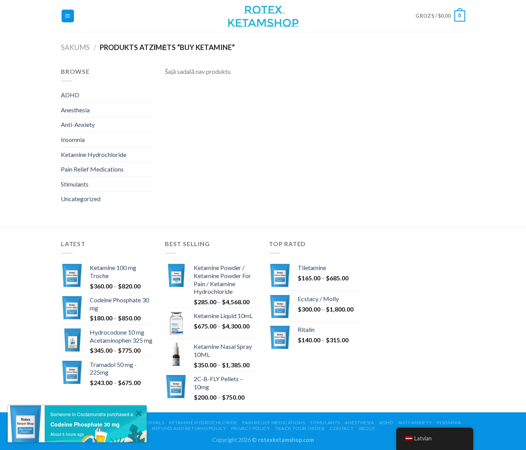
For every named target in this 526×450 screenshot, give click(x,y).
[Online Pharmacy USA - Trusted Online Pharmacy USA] (263, 16)
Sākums (75, 47)
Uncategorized (81, 198)
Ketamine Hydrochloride (93, 154)
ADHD (70, 94)
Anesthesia (75, 109)
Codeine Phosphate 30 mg (85, 424)
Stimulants (75, 184)
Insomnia (73, 139)
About (367, 428)
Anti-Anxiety (78, 124)
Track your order (300, 428)
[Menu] (68, 16)
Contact (341, 428)
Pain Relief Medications (92, 169)
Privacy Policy (250, 428)
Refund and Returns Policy (189, 428)
